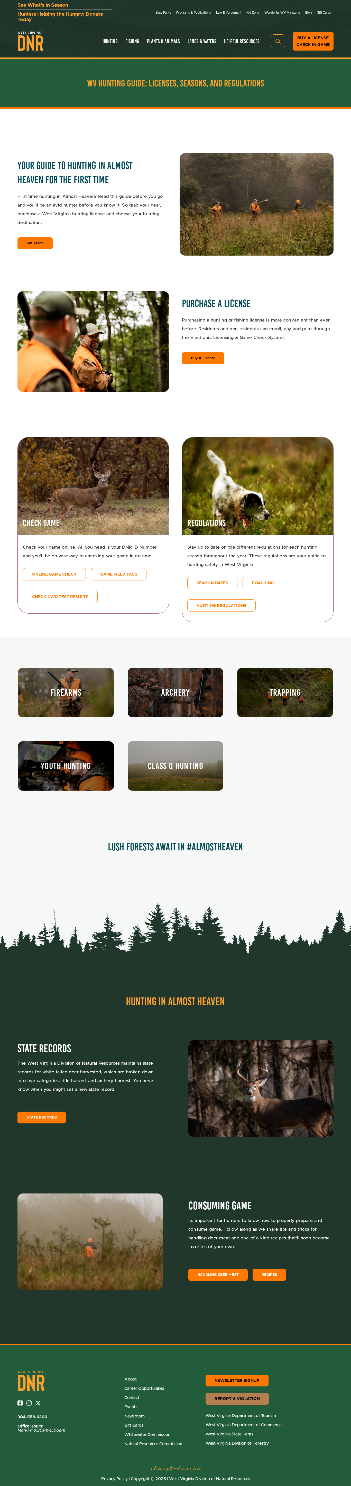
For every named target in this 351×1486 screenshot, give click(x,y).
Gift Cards (324, 12)
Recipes (269, 1275)
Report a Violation (237, 1399)
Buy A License (203, 358)
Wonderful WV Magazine (282, 12)
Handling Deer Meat (218, 1275)
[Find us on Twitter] (39, 1403)
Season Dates (212, 583)
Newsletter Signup (237, 1380)
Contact (131, 1398)
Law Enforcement (228, 12)
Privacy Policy (114, 1479)
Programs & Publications (193, 12)
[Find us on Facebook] (21, 1403)
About (130, 1379)
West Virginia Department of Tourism (241, 1416)
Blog (308, 12)
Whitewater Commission (147, 1435)
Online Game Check (54, 574)
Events (130, 1407)
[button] (278, 41)
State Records (41, 1117)
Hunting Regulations (221, 606)
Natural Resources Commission (153, 1444)
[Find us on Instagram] (30, 1403)
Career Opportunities (144, 1388)
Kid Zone (252, 12)
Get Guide (35, 243)
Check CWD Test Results (60, 597)
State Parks (163, 12)
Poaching (263, 583)
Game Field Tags (118, 574)
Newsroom (134, 1416)
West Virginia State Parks (229, 1434)
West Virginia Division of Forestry (237, 1443)
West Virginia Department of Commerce (244, 1425)
